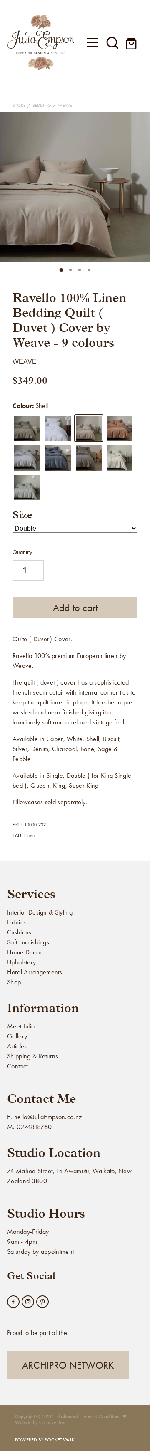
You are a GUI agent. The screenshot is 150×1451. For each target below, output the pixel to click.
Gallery (17, 1036)
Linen (29, 835)
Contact (17, 1066)
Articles (17, 1046)
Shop (14, 982)
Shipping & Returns (32, 1056)
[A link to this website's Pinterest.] (42, 1301)
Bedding (41, 105)
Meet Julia (21, 1026)
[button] (112, 42)
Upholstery (21, 962)
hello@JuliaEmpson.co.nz (48, 1117)
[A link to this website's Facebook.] (13, 1301)
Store (18, 105)
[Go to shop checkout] (132, 42)
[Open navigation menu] (92, 42)
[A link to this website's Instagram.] (28, 1301)
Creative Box (52, 1422)
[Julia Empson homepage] (41, 42)
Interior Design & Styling (39, 912)
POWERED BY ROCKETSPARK (45, 1440)
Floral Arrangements (34, 972)
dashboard (67, 1416)
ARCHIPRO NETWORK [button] (68, 1365)
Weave (65, 105)
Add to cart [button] (75, 607)
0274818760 (34, 1127)
